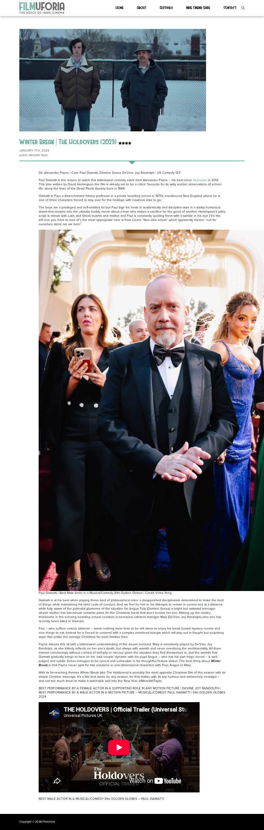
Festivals (166, 7)
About (141, 7)
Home (120, 7)
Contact (230, 7)
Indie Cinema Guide (198, 7)
